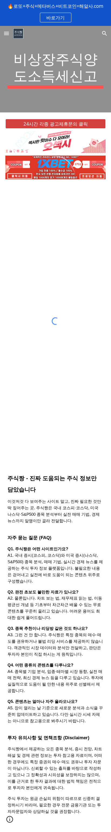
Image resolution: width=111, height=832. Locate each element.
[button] (6, 33)
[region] (55, 13)
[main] (55, 69)
